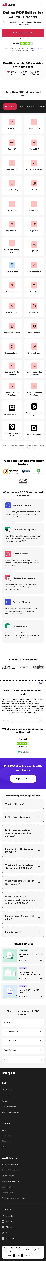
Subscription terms (10, 1164)
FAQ (3, 1147)
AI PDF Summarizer (10, 1112)
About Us (6, 1141)
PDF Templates (9, 1106)
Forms (4, 1101)
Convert (5, 1095)
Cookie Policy (8, 1252)
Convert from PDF (26, 106)
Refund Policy (8, 1192)
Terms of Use (34, 48)
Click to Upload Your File (23, 33)
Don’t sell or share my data (13, 1198)
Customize (8, 1256)
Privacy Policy (34, 1250)
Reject (18, 1256)
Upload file (23, 778)
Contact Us (6, 1135)
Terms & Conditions (10, 1170)
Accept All (27, 1256)
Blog (4, 1130)
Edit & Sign (10, 106)
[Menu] (41, 4)
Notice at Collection (10, 1181)
